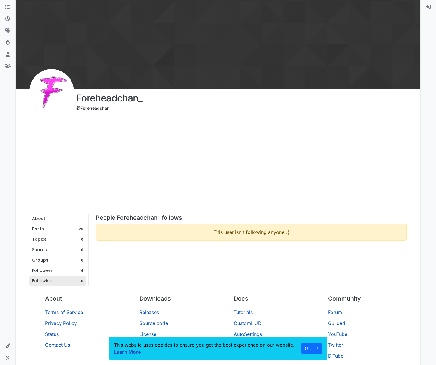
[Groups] (7, 66)
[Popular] (7, 42)
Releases (149, 312)
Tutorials (243, 312)
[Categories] (7, 7)
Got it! (312, 348)
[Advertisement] (218, 169)
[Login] (428, 7)
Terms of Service (64, 312)
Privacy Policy (61, 323)
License (147, 334)
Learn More (127, 352)
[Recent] (7, 19)
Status (52, 334)
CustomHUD (248, 323)
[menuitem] (428, 7)
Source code (153, 323)
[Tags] (7, 31)
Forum (335, 312)
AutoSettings (248, 334)
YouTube (337, 334)
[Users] (7, 54)
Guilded (336, 323)
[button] (7, 346)
